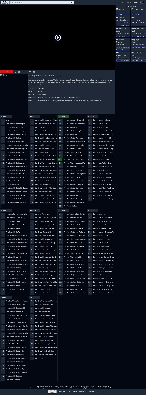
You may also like (130, 6)
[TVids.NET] (5, 2)
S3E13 (29, 72)
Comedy (41, 88)
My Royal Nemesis (138, 45)
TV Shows (128, 2)
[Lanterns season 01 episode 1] (123, 9)
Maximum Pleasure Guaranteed (125, 47)
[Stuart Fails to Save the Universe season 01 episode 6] (123, 19)
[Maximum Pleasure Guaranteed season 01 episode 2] (123, 42)
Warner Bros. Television (46, 97)
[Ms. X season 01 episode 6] (138, 17)
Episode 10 (124, 36)
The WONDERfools (123, 58)
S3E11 (23, 72)
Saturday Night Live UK (138, 58)
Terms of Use (83, 392)
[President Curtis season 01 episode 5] (138, 9)
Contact (74, 392)
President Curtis (138, 12)
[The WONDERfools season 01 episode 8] (123, 54)
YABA (122, 49)
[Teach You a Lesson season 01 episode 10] (123, 30)
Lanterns (123, 12)
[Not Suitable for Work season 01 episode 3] (138, 30)
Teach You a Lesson (123, 34)
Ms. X (138, 20)
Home (121, 2)
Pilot (121, 14)
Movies (135, 2)
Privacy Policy (93, 392)
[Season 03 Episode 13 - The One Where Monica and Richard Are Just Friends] (34, 72)
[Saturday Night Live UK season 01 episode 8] (138, 54)
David (137, 14)
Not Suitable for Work (138, 34)
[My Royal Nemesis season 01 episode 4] (138, 41)
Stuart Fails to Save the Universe (125, 23)
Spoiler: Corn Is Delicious (128, 25)
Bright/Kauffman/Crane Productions (67, 97)
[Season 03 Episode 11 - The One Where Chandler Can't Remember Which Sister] (18, 72)
